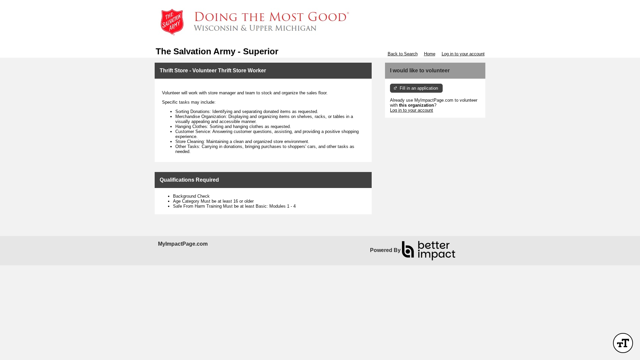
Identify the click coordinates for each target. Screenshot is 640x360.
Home (429, 53)
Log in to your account (463, 53)
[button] (623, 343)
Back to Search (403, 53)
